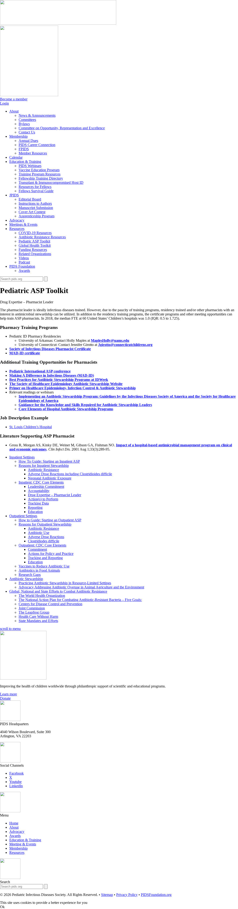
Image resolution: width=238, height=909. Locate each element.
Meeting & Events (22, 844)
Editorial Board (30, 199)
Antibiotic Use (38, 533)
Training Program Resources (39, 174)
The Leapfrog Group (34, 612)
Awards (24, 271)
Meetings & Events (23, 224)
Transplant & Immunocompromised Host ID (51, 183)
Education (35, 512)
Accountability (39, 491)
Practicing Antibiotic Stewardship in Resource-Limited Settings (65, 583)
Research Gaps (30, 575)
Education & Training (25, 162)
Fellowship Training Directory (41, 178)
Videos (24, 258)
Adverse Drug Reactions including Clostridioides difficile (70, 474)
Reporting (35, 507)
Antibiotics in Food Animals (39, 570)
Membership (18, 136)
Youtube (15, 782)
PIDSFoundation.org (156, 895)
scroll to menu (10, 629)
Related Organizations (35, 254)
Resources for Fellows (35, 187)
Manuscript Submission (36, 208)
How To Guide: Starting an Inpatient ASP (49, 461)
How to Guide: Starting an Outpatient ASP (50, 520)
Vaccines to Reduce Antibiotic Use (44, 566)
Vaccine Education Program (39, 170)
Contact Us (27, 132)
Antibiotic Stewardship (26, 579)
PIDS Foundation (22, 266)
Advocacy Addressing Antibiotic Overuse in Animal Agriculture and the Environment (81, 587)
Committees (27, 120)
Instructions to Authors (35, 203)
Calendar (16, 157)
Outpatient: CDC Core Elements (42, 545)
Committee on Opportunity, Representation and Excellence (62, 128)
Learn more (8, 694)
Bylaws (24, 124)
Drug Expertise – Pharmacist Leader (54, 495)
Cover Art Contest (32, 212)
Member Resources (33, 153)
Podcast (24, 262)
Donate (5, 698)
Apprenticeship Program (36, 216)
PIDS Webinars (30, 166)
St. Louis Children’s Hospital (30, 427)
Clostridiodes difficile (43, 541)
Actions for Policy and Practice (50, 554)
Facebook (16, 773)
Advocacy (16, 220)
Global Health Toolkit (35, 245)
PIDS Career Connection (37, 145)
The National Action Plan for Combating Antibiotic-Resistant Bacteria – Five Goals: (80, 600)
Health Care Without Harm (38, 617)
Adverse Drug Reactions (46, 537)
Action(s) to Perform (43, 499)
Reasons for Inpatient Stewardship (44, 466)
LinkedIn (16, 786)
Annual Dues (28, 141)
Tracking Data (38, 503)
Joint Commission (32, 608)
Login (4, 103)
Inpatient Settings (22, 457)
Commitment (37, 549)
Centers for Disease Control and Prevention (50, 604)
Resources (16, 229)
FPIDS (24, 149)
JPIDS (14, 195)
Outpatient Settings (23, 516)
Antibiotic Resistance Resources (42, 237)
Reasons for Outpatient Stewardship (45, 524)
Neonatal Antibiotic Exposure (49, 478)
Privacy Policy (127, 895)
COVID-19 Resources (35, 233)
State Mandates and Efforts (38, 621)
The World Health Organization (42, 596)
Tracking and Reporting (45, 558)
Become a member (13, 99)
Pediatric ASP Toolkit (34, 241)
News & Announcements (37, 115)
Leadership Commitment (46, 487)
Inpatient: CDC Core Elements (41, 482)
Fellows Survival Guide (36, 191)
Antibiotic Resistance (43, 470)
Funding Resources (33, 250)
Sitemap (107, 895)
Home (13, 823)
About (14, 111)
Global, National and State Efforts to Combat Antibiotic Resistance (58, 591)
